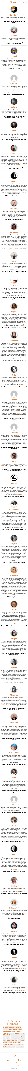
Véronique (14, 232)
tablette (10, 1046)
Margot (14, 639)
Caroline (14, 610)
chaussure (5, 1029)
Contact (19, 1065)
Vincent (14, 483)
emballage (5, 1035)
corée (13, 1031)
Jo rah (14, 985)
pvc (13, 1042)
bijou (6, 1027)
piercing (22, 1040)
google (22, 1036)
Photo (19, 1040)
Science (5, 1044)
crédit (12, 1033)
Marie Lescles (14, 510)
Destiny (14, 886)
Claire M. (14, 931)
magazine (12, 1038)
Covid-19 (18, 1031)
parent (12, 1040)
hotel (4, 1038)
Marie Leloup (14, 753)
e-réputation (22, 1033)
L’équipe (8, 1065)
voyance (17, 1046)
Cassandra (14, 341)
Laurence (14, 575)
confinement (12, 1029)
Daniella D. (14, 15)
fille (16, 1035)
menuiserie (22, 1038)
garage (19, 1035)
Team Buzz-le (14, 84)
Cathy (14, 286)
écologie (21, 1046)
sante (19, 1042)
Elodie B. (14, 805)
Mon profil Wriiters (20, 217)
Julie (14, 261)
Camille (14, 181)
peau (16, 1040)
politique (5, 1042)
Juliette (14, 107)
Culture (17, 1034)
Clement (14, 957)
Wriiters (12, 60)
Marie (14, 130)
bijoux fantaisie (12, 1027)
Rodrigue (14, 36)
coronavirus (7, 1031)
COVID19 (6, 1034)
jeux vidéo (8, 1038)
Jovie (14, 777)
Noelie (14, 854)
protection (10, 1042)
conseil (20, 1029)
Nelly (14, 375)
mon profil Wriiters (22, 968)
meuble (4, 1040)
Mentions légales (14, 1065)
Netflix (8, 1040)
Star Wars (5, 1047)
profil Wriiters (5, 704)
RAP (16, 1042)
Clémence (14, 695)
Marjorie (14, 400)
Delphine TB (14, 908)
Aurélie (14, 667)
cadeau (18, 1027)
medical (17, 1038)
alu (3, 1027)
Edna (14, 825)
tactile (14, 1046)
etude (9, 1036)
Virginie (14, 544)
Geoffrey (14, 433)
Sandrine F (14, 722)
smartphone (13, 1044)
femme (12, 1036)
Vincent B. (14, 209)
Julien (14, 461)
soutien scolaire (20, 1044)
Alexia (14, 154)
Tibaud (14, 56)
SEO (8, 1044)
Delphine (14, 312)
